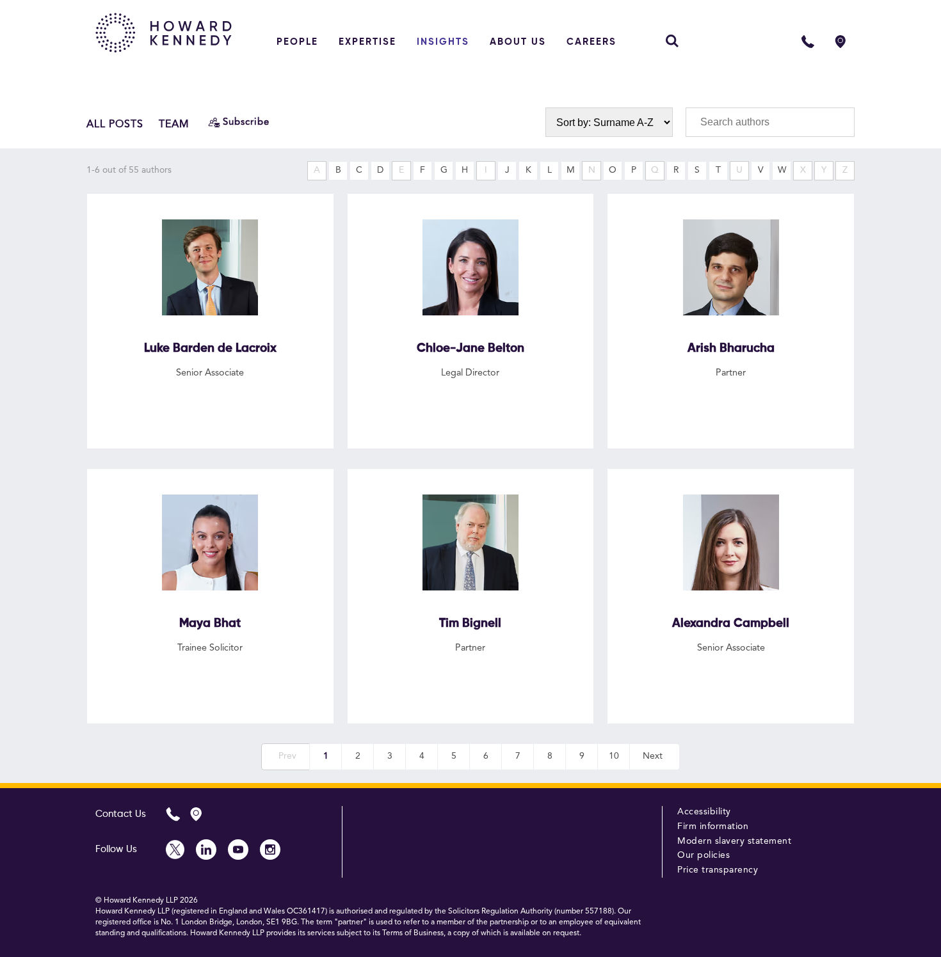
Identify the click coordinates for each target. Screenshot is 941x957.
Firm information (712, 826)
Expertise (367, 42)
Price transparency (717, 870)
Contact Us (120, 814)
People (297, 42)
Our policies (703, 855)
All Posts (114, 125)
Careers (591, 42)
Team (174, 125)
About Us (518, 42)
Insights (443, 42)
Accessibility (704, 811)
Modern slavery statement (734, 841)
